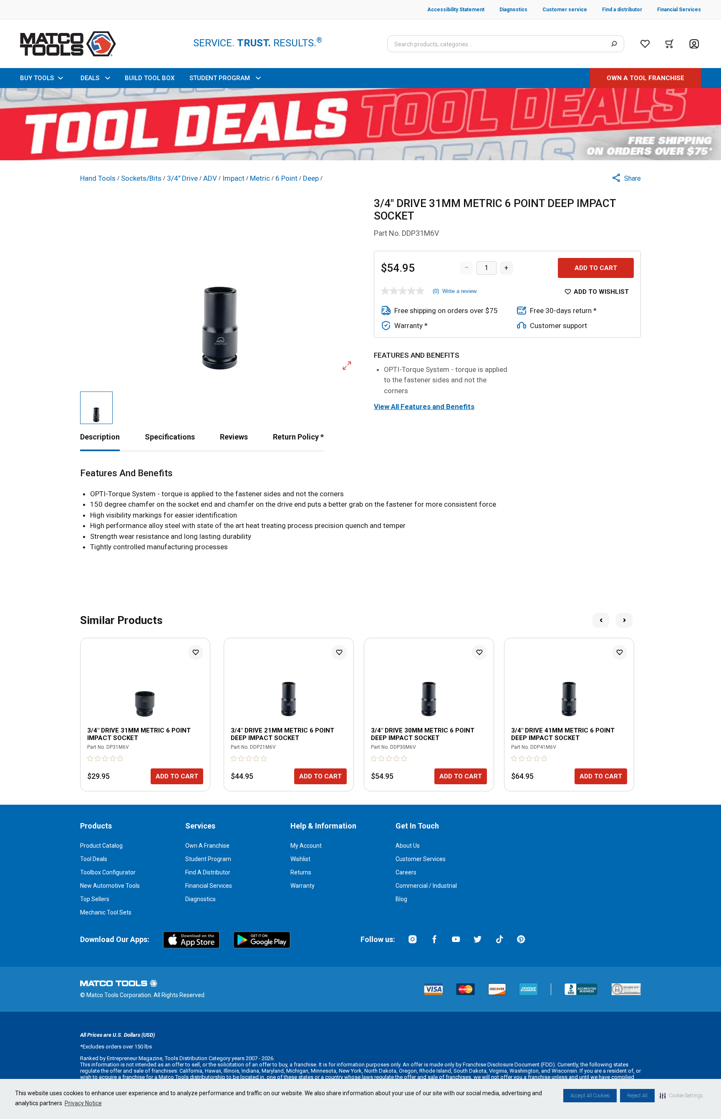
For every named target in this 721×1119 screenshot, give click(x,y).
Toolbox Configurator (108, 872)
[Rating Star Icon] (90, 758)
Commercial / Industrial (426, 885)
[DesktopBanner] (360, 124)
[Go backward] (600, 620)
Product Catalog (101, 845)
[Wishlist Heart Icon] (195, 652)
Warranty (302, 885)
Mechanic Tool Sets (105, 912)
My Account (306, 845)
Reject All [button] (637, 1096)
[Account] (694, 44)
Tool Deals (93, 859)
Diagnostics (200, 899)
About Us (408, 845)
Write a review (459, 291)
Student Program (208, 859)
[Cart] (669, 44)
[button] (681, 1095)
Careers (406, 872)
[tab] (100, 436)
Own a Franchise (207, 845)
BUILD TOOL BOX (149, 78)
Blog (401, 899)
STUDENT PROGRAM (219, 78)
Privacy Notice (83, 1103)
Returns (300, 872)
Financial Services (208, 885)
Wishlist (300, 859)
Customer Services (421, 859)
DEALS (90, 78)
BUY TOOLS (37, 78)
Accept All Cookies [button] (590, 1096)
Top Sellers (94, 899)
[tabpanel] (360, 510)
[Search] (614, 43)
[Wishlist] (645, 44)
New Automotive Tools (110, 885)
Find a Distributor (207, 872)
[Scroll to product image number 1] (96, 408)
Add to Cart (596, 268)
